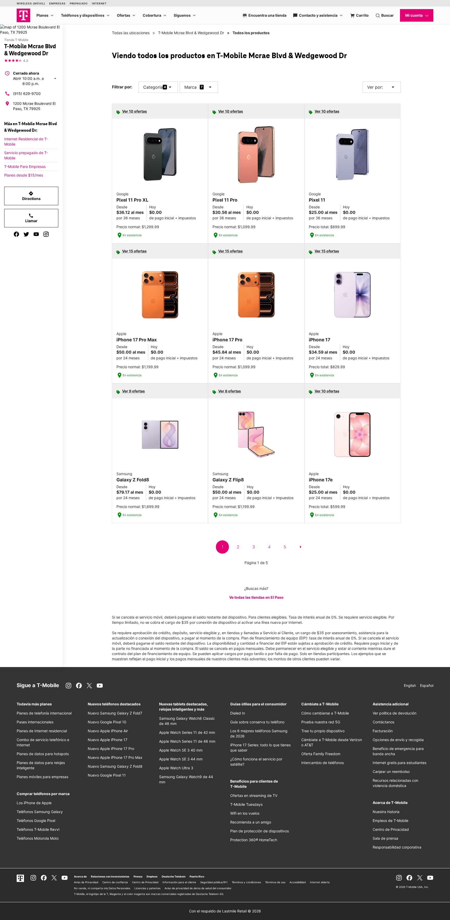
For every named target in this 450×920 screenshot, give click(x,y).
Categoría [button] (153, 87)
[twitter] (26, 234)
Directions (31, 196)
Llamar (31, 218)
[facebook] (16, 234)
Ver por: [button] (381, 87)
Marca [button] (190, 87)
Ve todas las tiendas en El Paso (256, 597)
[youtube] (36, 234)
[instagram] (46, 234)
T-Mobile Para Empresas (25, 166)
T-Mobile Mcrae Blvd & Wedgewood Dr (191, 33)
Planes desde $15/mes (23, 175)
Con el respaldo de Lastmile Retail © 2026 (225, 911)
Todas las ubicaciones (130, 33)
